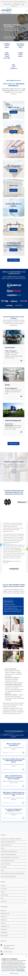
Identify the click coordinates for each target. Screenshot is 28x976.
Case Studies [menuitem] (16, 4)
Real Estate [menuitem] (4, 867)
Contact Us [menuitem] (14, 6)
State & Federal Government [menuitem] (8, 876)
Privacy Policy (21, 970)
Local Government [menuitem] (6, 864)
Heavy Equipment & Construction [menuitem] (10, 857)
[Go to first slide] (26, 29)
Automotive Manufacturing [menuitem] (8, 842)
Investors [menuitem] (3, 885)
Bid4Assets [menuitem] (4, 920)
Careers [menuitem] (3, 892)
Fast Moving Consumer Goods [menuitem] (9, 851)
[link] (13, 110)
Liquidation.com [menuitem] (5, 926)
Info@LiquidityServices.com (19, 1)
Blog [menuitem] (23, 4)
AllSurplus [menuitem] (3, 910)
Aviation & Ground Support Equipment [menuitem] (11, 838)
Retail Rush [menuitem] (4, 929)
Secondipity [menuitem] (4, 932)
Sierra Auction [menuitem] (4, 935)
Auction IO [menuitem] (3, 916)
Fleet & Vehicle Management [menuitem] (8, 854)
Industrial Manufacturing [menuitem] (7, 860)
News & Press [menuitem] (7, 4)
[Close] (26, 956)
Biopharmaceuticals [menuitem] (6, 845)
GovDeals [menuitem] (3, 923)
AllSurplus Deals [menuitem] (5, 913)
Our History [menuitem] (4, 888)
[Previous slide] (2, 29)
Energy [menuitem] (2, 848)
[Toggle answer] (23, 752)
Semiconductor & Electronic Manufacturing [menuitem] (12, 873)
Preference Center (14, 973)
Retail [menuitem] (2, 870)
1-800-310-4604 (8, 1)
